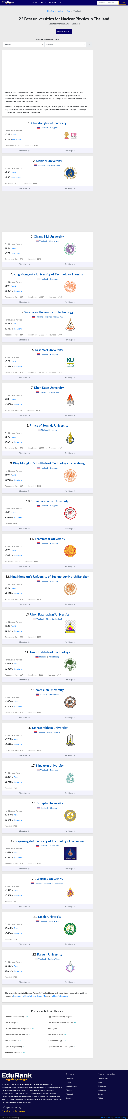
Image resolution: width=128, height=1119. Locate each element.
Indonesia (102, 1090)
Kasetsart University (47, 350)
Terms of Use (106, 1117)
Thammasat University (47, 539)
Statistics (23, 150)
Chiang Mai (41, 996)
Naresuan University (47, 690)
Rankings (69, 150)
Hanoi (68, 1082)
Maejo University (47, 916)
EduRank (76, 23)
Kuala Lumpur (72, 1086)
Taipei (68, 1098)
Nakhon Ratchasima (59, 996)
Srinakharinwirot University (47, 501)
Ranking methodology (13, 1111)
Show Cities (62, 31)
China (100, 1098)
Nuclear (60, 11)
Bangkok (17, 996)
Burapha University (47, 803)
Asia (68, 11)
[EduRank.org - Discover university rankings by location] (8, 2)
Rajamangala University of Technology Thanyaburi (47, 841)
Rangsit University (47, 954)
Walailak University (47, 879)
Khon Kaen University (47, 387)
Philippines (102, 1086)
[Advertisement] (23, 71)
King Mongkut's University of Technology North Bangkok (47, 576)
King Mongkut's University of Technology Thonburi (47, 274)
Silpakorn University (47, 765)
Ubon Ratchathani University (47, 614)
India (100, 1082)
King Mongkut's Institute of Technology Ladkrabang (47, 463)
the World (16, 139)
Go (89, 44)
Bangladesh (103, 1078)
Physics (50, 11)
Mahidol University (47, 161)
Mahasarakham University (47, 727)
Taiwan (101, 1094)
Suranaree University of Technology (47, 312)
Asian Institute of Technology (47, 652)
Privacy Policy (120, 1117)
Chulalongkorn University (47, 123)
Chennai (69, 1094)
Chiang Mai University (47, 236)
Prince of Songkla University (47, 425)
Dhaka (69, 1090)
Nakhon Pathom (29, 996)
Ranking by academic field (47, 39)
